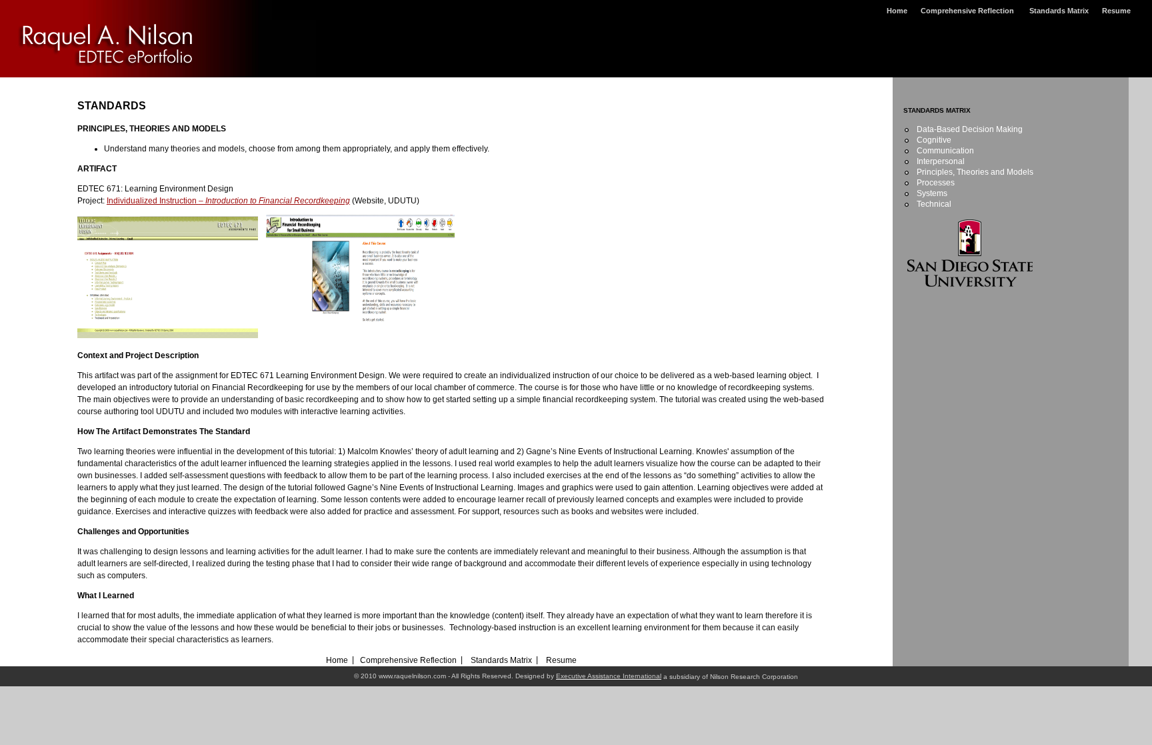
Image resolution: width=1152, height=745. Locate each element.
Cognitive (934, 140)
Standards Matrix (1059, 11)
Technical (934, 204)
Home (897, 11)
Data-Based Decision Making (970, 129)
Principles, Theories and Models (975, 172)
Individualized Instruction (228, 200)
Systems (932, 193)
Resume (1116, 11)
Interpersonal (941, 161)
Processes (936, 182)
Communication (945, 150)
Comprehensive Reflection (968, 11)
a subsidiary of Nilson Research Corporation (729, 676)
